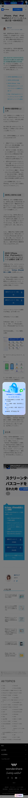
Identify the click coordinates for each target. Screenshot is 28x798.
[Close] (5, 383)
